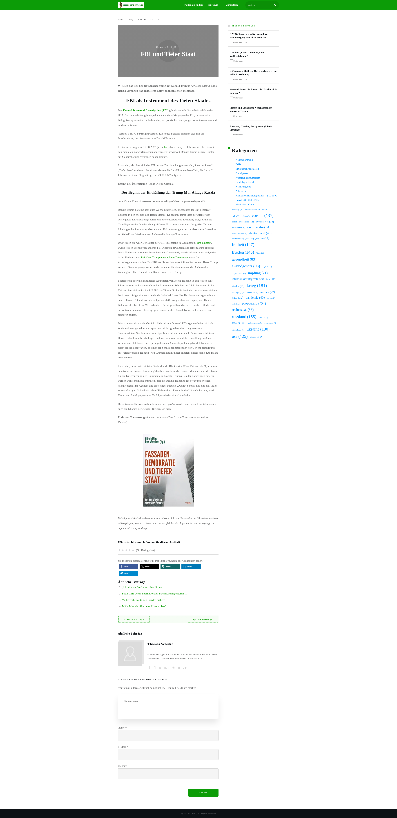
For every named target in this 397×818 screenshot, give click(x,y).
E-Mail (123, 746)
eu (265, 238)
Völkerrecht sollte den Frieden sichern (143, 599)
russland (244, 316)
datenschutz (238, 227)
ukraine (258, 329)
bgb (236, 216)
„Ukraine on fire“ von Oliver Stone (142, 587)
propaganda (254, 303)
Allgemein (241, 191)
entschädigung (240, 238)
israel (271, 279)
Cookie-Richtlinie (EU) (247, 200)
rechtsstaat (243, 310)
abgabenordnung (252, 209)
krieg (257, 285)
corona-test (265, 221)
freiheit (243, 244)
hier (166, 147)
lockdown (252, 292)
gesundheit (244, 259)
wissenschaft (256, 337)
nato (237, 297)
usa (240, 336)
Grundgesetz (242, 173)
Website (122, 765)
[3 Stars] (126, 550)
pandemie (255, 297)
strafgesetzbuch (255, 323)
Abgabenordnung (244, 160)
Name (122, 727)
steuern (238, 322)
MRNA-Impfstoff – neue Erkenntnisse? (144, 606)
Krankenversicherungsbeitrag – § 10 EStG (256, 195)
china (246, 216)
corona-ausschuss (243, 221)
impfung (258, 273)
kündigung (238, 292)
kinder (238, 286)
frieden (243, 252)
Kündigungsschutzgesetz (248, 177)
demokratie (258, 227)
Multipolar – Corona (246, 204)
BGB (238, 164)
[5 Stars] (133, 550)
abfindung (237, 209)
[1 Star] (119, 550)
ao (264, 209)
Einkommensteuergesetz (247, 169)
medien (267, 292)
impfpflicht (267, 267)
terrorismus (270, 323)
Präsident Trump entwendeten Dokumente (164, 257)
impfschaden (239, 273)
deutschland (260, 233)
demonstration (239, 234)
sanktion (263, 317)
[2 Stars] (122, 550)
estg (255, 238)
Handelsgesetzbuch (245, 182)
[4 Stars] (129, 550)
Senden (203, 793)
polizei (236, 304)
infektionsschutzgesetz (248, 279)
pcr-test (271, 298)
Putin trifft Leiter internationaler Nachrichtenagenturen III (154, 593)
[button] (128, 566)
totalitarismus (238, 330)
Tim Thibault (203, 242)
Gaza (260, 253)
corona (263, 215)
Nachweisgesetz (243, 186)
